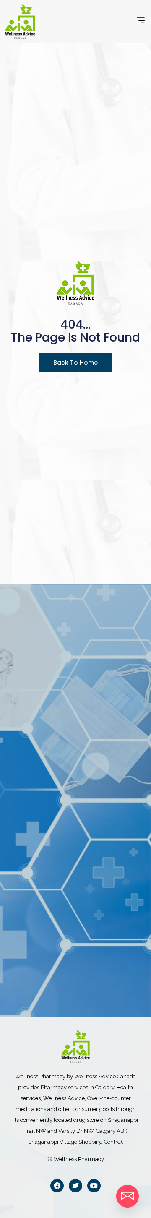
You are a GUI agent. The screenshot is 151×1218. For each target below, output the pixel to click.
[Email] (127, 1196)
